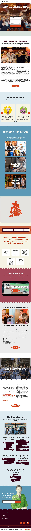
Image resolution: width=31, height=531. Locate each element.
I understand (28, 529)
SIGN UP (18, 501)
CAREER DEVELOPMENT (5, 518)
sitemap (10, 526)
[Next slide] (29, 113)
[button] (20, 214)
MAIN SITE (3, 519)
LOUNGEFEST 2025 (15, 290)
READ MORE (15, 347)
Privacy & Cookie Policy (5, 526)
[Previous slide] (2, 113)
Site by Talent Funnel (26, 526)
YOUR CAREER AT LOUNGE (15, 86)
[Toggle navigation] (29, 1)
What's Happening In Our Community (15, 405)
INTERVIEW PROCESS (5, 516)
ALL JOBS (3, 515)
